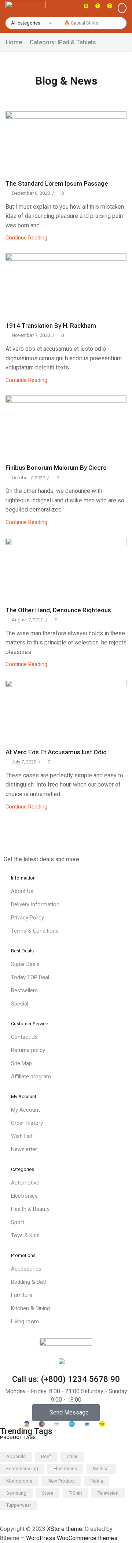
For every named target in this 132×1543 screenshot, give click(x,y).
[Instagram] (29, 844)
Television (108, 1493)
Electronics (65, 1468)
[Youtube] (54, 844)
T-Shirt (75, 1493)
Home (14, 42)
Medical (101, 1468)
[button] (83, 8)
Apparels (16, 1456)
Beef (46, 1456)
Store (47, 1493)
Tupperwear (18, 1505)
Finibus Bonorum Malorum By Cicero (56, 467)
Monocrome (19, 1481)
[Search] (119, 23)
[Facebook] (6, 844)
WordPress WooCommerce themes (71, 1538)
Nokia (97, 1481)
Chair (72, 1456)
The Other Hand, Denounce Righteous (58, 610)
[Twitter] (17, 844)
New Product (61, 1481)
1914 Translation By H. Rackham (51, 325)
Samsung (16, 1493)
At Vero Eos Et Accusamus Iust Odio (56, 752)
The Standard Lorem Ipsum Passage (57, 183)
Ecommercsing (22, 1468)
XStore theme (64, 1528)
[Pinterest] (41, 844)
